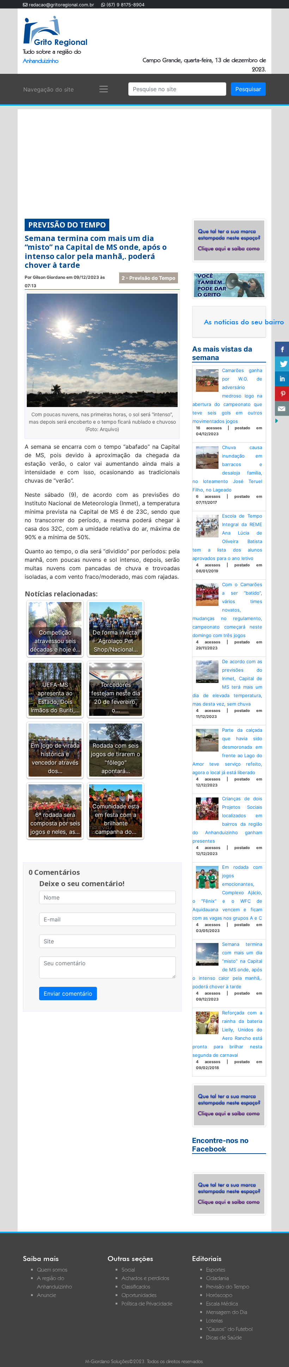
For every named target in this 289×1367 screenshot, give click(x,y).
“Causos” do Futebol (229, 1329)
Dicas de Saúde (224, 1337)
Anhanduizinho (41, 60)
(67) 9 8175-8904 (125, 4)
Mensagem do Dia (226, 1312)
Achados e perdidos (145, 1278)
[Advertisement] (144, 158)
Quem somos (52, 1269)
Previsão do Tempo (227, 1286)
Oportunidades (139, 1295)
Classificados (136, 1286)
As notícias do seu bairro (244, 322)
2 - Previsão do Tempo (149, 278)
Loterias (214, 1320)
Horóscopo (219, 1295)
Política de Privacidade (147, 1303)
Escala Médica (222, 1303)
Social (128, 1269)
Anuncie (46, 1295)
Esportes (215, 1269)
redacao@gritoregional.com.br (61, 4)
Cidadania (217, 1278)
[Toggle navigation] (103, 89)
